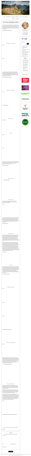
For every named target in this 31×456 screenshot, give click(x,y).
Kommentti (4, 435)
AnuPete (14, 23)
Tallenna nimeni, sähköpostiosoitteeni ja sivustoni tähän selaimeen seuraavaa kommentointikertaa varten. (11, 449)
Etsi (27, 43)
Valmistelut (13, 18)
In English (17, 18)
